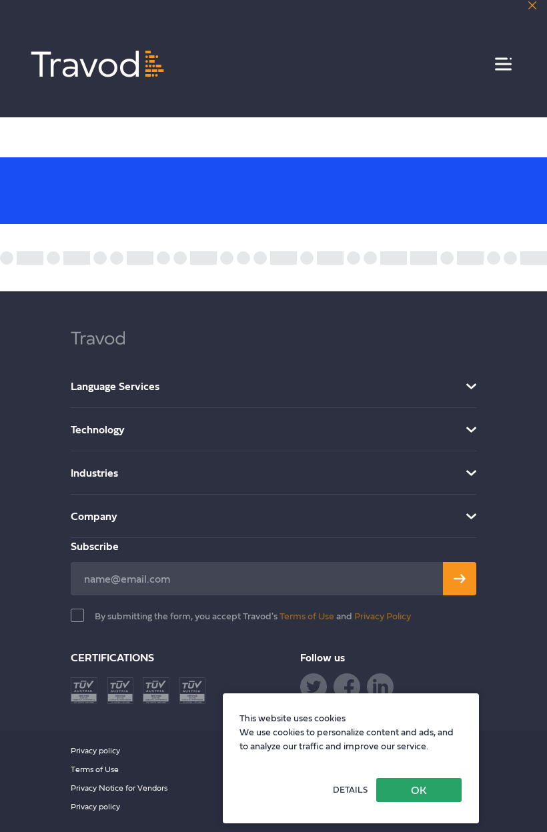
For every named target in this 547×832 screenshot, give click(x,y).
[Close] (532, 5)
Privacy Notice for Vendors (119, 787)
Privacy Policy (382, 616)
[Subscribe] (459, 578)
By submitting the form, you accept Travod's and (253, 616)
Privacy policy (95, 750)
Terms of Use (308, 616)
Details (350, 789)
